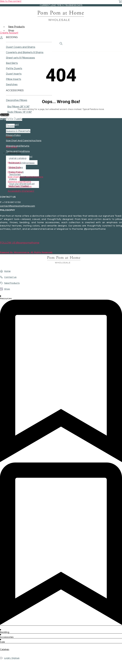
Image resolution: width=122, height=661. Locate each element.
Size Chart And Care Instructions (23, 140)
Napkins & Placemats (18, 131)
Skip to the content (10, 1)
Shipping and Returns (17, 146)
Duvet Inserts (14, 74)
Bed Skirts (12, 63)
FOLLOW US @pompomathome (19, 242)
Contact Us (12, 130)
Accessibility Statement (19, 156)
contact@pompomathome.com (17, 206)
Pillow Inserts (13, 79)
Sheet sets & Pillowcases (20, 57)
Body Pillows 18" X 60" (19, 112)
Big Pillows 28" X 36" (18, 106)
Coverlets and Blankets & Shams (24, 52)
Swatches (12, 84)
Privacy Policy (13, 135)
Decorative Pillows (16, 100)
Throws (10, 125)
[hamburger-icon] (118, 26)
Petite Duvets (14, 68)
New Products (16, 26)
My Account (12, 124)
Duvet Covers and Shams (20, 47)
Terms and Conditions (18, 151)
